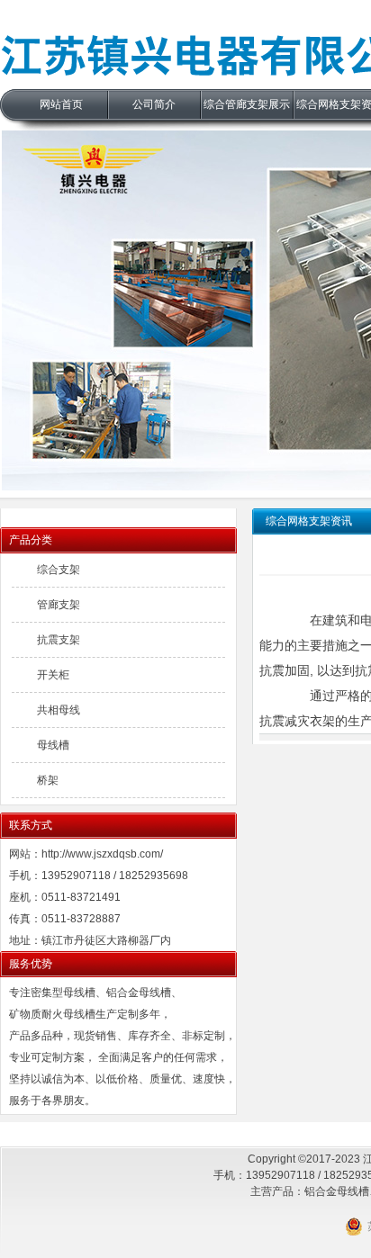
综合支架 (58, 569)
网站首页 (61, 104)
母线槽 (53, 745)
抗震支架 (58, 639)
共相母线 (58, 710)
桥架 (48, 780)
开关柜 (53, 675)
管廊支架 (58, 604)
